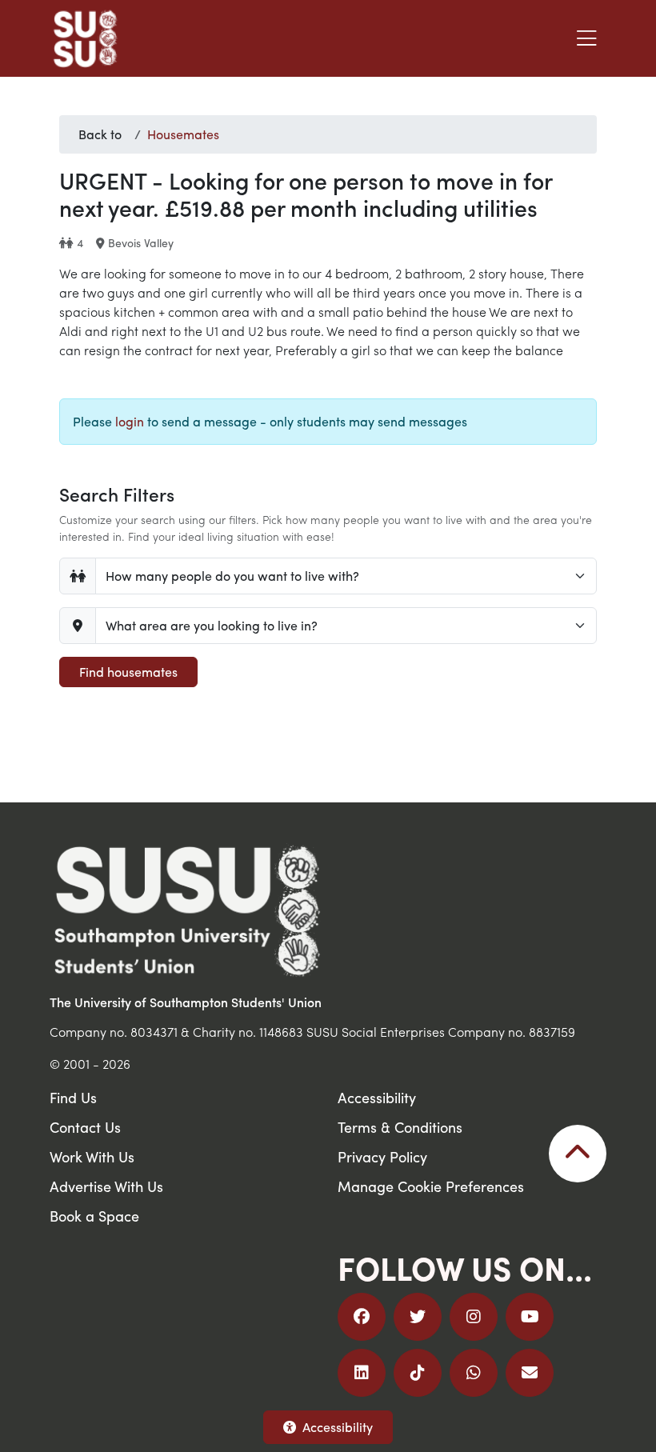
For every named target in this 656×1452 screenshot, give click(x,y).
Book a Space (94, 1216)
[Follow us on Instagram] (474, 1317)
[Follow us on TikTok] (418, 1373)
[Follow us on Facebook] (362, 1317)
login (129, 421)
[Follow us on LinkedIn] (362, 1373)
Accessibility (337, 1427)
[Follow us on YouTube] (530, 1317)
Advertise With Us (106, 1186)
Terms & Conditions (400, 1127)
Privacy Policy (382, 1156)
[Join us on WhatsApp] (474, 1373)
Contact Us (85, 1127)
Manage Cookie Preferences (431, 1186)
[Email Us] (530, 1373)
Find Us (73, 1097)
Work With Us (92, 1156)
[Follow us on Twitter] (418, 1317)
